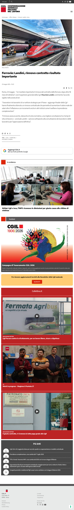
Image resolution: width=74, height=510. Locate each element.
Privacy (3, 504)
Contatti (39, 493)
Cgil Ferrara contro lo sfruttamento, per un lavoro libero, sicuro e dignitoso (31, 338)
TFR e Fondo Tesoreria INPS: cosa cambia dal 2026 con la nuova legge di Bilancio (33, 459)
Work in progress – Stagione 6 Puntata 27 (18, 386)
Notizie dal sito (41, 501)
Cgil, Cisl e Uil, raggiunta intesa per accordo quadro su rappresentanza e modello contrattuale (36, 449)
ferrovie (12, 137)
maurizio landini (7, 139)
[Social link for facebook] (65, 1)
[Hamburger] (72, 11)
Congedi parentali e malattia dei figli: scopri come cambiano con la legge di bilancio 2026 (35, 470)
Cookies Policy (5, 506)
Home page (5, 17)
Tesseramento (40, 495)
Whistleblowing (6, 502)
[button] (64, 88)
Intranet (4, 1)
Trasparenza (40, 497)
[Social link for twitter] (62, 1)
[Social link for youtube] (70, 1)
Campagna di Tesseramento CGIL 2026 (18, 265)
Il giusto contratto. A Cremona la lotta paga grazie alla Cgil (25, 434)
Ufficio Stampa (12, 17)
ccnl (7, 137)
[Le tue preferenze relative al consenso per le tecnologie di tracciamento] (70, 506)
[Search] (11, 2)
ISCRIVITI (37, 282)
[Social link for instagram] (67, 1)
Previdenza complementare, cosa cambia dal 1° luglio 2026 (27, 454)
